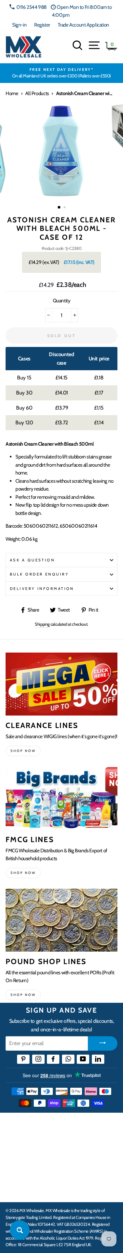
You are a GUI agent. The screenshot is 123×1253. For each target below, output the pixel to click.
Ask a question (32, 560)
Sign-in (19, 25)
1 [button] (59, 207)
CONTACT (18, 1190)
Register (42, 25)
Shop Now (23, 995)
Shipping (42, 624)
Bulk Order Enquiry (39, 574)
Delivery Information (42, 588)
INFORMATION (24, 1149)
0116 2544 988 (31, 7)
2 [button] (65, 208)
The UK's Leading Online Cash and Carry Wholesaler (56, 1126)
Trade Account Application (83, 25)
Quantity (62, 300)
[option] (61, 73)
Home (12, 93)
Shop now (23, 751)
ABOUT (14, 1170)
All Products (37, 93)
